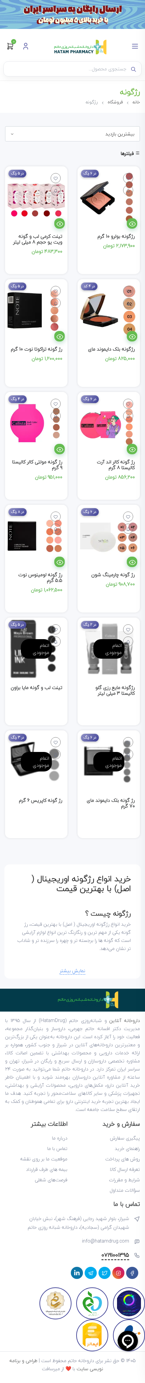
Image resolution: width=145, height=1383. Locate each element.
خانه (136, 102)
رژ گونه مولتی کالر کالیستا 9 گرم (37, 465)
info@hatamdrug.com (105, 1241)
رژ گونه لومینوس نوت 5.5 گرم (40, 577)
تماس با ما (57, 1148)
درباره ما (59, 1138)
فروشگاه (115, 102)
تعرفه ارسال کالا (125, 1169)
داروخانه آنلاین (124, 1020)
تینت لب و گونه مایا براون (36, 687)
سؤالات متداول (125, 1190)
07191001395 (115, 1255)
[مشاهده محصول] (132, 223)
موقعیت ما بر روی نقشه (43, 1159)
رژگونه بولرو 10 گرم (116, 236)
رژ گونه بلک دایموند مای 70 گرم (111, 803)
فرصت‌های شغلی (51, 1180)
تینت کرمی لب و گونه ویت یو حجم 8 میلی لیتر (37, 239)
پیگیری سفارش (125, 1138)
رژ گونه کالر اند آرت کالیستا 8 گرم (116, 465)
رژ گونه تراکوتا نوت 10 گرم (36, 349)
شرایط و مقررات (124, 1180)
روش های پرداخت (122, 1159)
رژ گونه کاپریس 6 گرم (40, 800)
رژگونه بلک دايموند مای (111, 349)
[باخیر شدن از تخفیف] (128, 190)
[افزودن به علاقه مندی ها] (128, 178)
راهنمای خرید (127, 1148)
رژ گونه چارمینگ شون (113, 574)
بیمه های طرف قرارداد (46, 1169)
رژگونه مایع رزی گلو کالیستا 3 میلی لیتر (115, 690)
